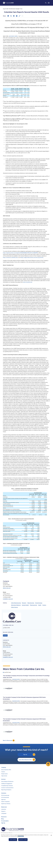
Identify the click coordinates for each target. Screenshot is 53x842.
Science (44, 605)
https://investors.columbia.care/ (10, 257)
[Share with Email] (17, 16)
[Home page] (8, 3)
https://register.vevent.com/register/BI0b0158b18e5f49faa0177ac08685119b (20, 252)
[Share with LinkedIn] (8, 16)
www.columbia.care (27, 282)
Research (24, 603)
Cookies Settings (12, 839)
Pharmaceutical (33, 605)
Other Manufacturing (16, 603)
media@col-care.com (8, 599)
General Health (25, 605)
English (5, 635)
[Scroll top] (48, 764)
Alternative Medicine (16, 605)
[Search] (45, 2)
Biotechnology (38, 603)
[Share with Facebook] (14, 16)
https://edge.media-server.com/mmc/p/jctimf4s (32, 257)
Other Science (14, 607)
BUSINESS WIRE (13, 36)
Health (39, 605)
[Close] (51, 835)
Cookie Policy (21, 836)
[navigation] (48, 3)
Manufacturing (30, 603)
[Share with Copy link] (19, 16)
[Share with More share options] (22, 16)
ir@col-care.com (7, 588)
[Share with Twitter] (11, 16)
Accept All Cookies (23, 839)
